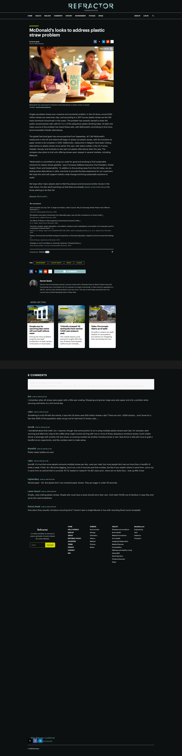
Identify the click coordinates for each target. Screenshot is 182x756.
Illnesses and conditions (120, 530)
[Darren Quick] (33, 284)
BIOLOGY (47, 16)
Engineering (138, 530)
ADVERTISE (72, 541)
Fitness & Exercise (118, 559)
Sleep (114, 562)
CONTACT (71, 550)
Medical (93, 541)
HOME (30, 16)
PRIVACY (71, 547)
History (92, 538)
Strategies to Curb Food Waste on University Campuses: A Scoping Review (55, 243)
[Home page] (91, 6)
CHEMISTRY (58, 16)
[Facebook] (95, 41)
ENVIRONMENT (80, 16)
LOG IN (145, 16)
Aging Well (116, 553)
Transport (137, 538)
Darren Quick (46, 281)
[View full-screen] (111, 49)
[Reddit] (107, 41)
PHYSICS (92, 16)
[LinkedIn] (103, 41)
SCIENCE (93, 527)
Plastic (79, 263)
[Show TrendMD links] (112, 252)
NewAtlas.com (139, 527)
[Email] (112, 41)
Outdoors (137, 535)
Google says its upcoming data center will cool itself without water (39, 330)
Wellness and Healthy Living (122, 550)
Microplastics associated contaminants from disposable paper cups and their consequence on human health (66, 215)
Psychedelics (116, 547)
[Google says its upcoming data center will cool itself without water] (40, 314)
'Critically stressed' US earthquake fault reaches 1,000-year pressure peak (71, 330)
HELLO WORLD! (73, 530)
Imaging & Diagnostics (120, 541)
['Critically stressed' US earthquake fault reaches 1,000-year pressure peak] (71, 314)
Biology (92, 532)
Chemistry (93, 535)
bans (63, 124)
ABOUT (70, 535)
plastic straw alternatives (95, 187)
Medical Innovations (119, 535)
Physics (92, 544)
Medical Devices (118, 544)
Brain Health (116, 532)
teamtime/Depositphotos (43, 107)
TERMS (70, 544)
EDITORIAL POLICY (74, 538)
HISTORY (69, 16)
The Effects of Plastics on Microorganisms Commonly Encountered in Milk (54, 220)
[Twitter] (99, 41)
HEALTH (38, 16)
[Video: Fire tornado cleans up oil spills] (102, 314)
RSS (69, 553)
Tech (136, 532)
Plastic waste (56, 263)
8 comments (72, 271)
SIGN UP (137, 16)
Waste (69, 263)
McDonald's (42, 196)
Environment (34, 26)
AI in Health (116, 538)
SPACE (100, 16)
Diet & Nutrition (117, 556)
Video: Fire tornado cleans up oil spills (99, 327)
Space (92, 547)
